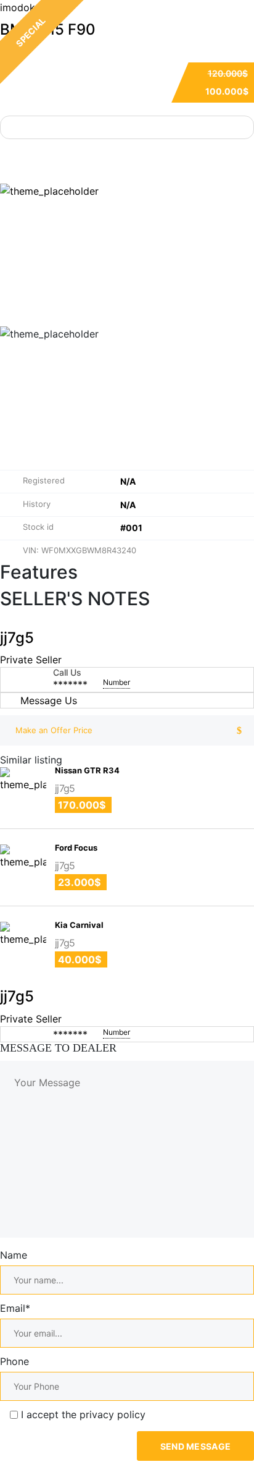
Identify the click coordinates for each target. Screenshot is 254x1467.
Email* (15, 1308)
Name (13, 1255)
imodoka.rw (27, 7)
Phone (14, 1361)
